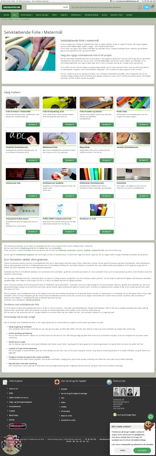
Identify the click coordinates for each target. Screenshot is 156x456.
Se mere (32, 124)
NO (70, 441)
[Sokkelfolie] (133, 174)
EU (87, 441)
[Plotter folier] (133, 102)
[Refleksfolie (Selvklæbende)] (96, 174)
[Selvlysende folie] (22, 174)
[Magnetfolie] (96, 138)
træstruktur (71, 250)
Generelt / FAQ (116, 15)
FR (81, 441)
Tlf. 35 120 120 (149, 1)
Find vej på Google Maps (126, 415)
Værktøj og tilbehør (33, 300)
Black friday (13, 415)
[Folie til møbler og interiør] (96, 102)
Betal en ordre (66, 416)
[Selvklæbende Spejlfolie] (59, 174)
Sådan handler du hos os (18, 397)
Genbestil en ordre (68, 420)
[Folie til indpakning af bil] (59, 102)
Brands (12, 420)
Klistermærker (26, 15)
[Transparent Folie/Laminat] (22, 209)
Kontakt (129, 15)
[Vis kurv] (152, 7)
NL (77, 441)
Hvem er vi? (13, 389)
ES (84, 441)
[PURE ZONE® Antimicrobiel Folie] (59, 209)
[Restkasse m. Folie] (96, 209)
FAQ (62, 398)
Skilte (54, 15)
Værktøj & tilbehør (92, 15)
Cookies (12, 411)
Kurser (104, 15)
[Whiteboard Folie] (59, 138)
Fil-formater (65, 411)
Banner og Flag (42, 15)
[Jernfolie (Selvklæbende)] (133, 138)
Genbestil (140, 8)
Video (63, 402)
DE (74, 441)
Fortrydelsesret (15, 406)
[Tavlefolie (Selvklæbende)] (22, 138)
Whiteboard (75, 15)
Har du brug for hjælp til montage (74, 393)
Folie (14, 15)
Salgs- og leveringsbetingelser (20, 402)
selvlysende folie (98, 250)
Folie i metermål (25, 19)
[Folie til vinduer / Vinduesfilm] (22, 102)
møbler (42, 248)
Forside (6, 15)
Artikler (64, 407)
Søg (64, 7)
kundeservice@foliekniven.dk (127, 1)
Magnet (64, 15)
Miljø (11, 393)
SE (67, 441)
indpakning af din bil (28, 248)
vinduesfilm (57, 248)
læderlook (62, 250)
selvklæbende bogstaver (25, 255)
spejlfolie (87, 250)
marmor (80, 250)
